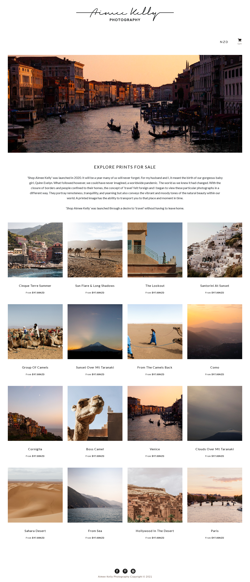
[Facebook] (117, 571)
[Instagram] (133, 571)
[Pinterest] (125, 571)
